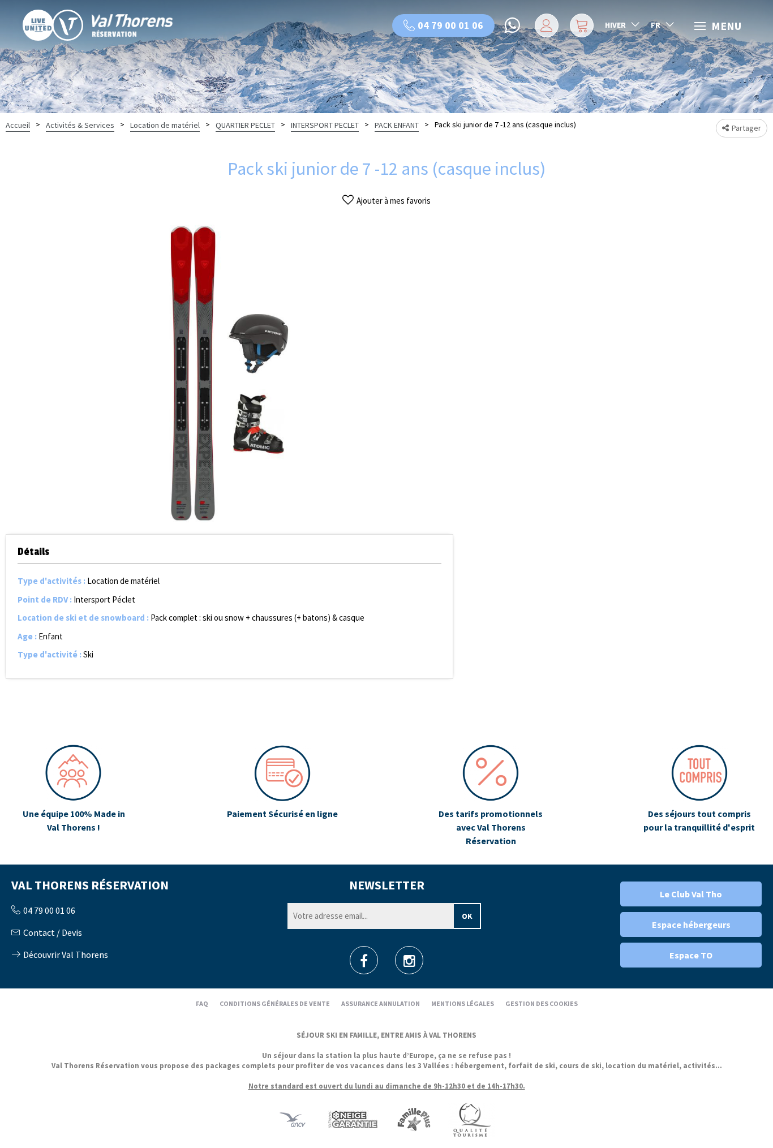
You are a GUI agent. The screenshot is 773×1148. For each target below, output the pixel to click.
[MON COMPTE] (545, 25)
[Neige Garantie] (352, 1119)
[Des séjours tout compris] (699, 796)
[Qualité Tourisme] (471, 1119)
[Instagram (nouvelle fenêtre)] (409, 964)
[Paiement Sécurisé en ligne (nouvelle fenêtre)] (282, 796)
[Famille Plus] (414, 1119)
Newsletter (386, 885)
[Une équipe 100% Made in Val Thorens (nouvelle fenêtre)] (74, 796)
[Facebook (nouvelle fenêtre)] (364, 964)
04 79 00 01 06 (450, 25)
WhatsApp (513, 25)
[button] (580, 25)
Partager (746, 128)
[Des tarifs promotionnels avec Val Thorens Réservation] (491, 796)
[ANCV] (292, 1119)
